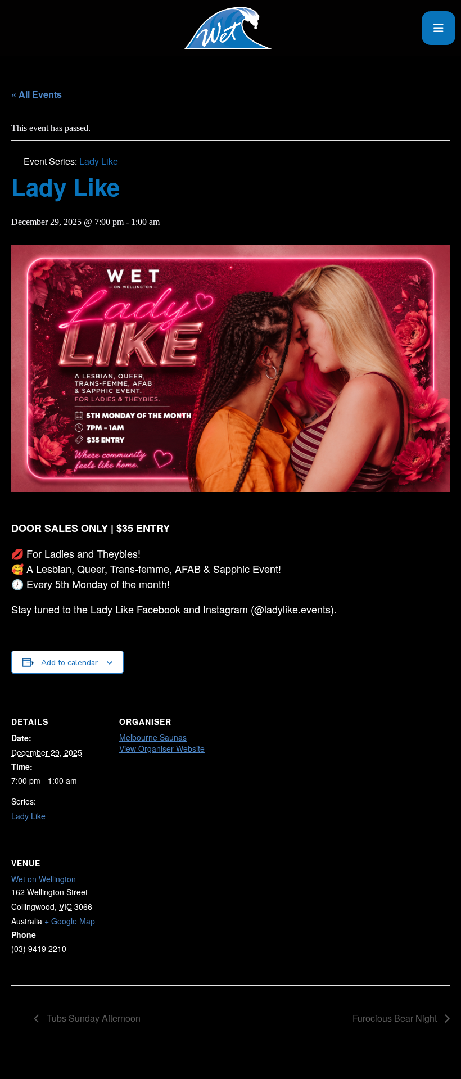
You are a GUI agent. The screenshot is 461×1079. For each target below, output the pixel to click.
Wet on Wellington (43, 878)
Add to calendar (69, 662)
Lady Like (28, 815)
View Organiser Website (162, 748)
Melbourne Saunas (153, 737)
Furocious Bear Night (395, 1018)
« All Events (36, 94)
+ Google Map (69, 921)
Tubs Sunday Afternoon (92, 1018)
